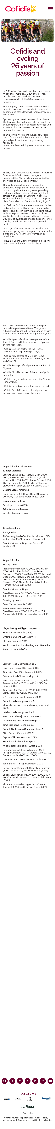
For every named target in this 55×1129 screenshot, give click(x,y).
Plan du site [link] (28, 1113)
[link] (5, 1081)
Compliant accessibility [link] (28, 1120)
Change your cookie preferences (18, 1118)
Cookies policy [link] (41, 1118)
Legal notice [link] (46, 1120)
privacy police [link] (9, 1120)
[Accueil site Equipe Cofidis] (20, 8)
